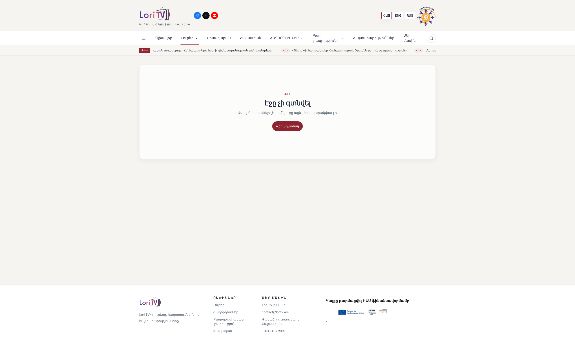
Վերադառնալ (287, 126)
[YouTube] (214, 15)
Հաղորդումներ (225, 312)
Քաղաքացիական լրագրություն (228, 321)
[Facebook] (197, 15)
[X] (206, 15)
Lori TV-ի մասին (275, 305)
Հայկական (222, 331)
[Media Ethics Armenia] (426, 15)
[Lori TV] (154, 12)
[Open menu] (143, 38)
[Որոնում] (431, 38)
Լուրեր (218, 305)
